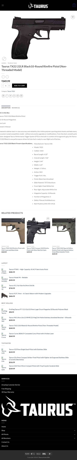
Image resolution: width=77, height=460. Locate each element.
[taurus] (38, 5)
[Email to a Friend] (14, 95)
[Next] (75, 237)
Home (4, 63)
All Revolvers (6, 438)
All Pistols (5, 434)
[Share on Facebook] (7, 95)
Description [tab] (6, 108)
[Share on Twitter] (10, 95)
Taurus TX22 (12, 63)
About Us (5, 446)
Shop (3, 430)
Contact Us (5, 442)
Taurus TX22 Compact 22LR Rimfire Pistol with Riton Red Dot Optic (38, 249)
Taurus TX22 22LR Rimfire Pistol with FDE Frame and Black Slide (13, 249)
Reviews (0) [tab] (16, 108)
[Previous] (1, 237)
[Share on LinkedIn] (21, 95)
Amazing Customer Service (11, 385)
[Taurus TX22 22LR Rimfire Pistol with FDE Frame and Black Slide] (13, 231)
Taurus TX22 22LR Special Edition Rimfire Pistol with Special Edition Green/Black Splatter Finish (62, 250)
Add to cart (19, 85)
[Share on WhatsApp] (3, 95)
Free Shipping (6, 389)
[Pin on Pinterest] (17, 95)
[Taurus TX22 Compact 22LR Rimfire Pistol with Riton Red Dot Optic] (38, 231)
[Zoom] (4, 59)
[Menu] (3, 5)
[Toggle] (74, 430)
